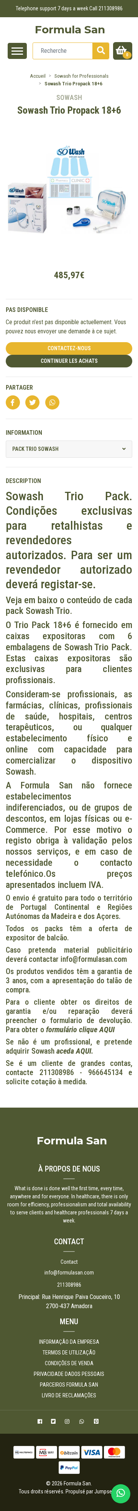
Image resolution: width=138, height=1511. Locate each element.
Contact (69, 1262)
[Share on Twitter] (32, 402)
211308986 (69, 1285)
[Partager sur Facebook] (13, 402)
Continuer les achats (69, 361)
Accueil (38, 76)
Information (24, 432)
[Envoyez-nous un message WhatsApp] (120, 1493)
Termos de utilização (69, 1352)
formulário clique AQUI (80, 1029)
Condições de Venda (69, 1363)
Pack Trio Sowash (35, 449)
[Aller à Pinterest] (97, 1423)
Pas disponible (27, 309)
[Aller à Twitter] (54, 1423)
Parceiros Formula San (69, 1385)
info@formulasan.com (69, 1273)
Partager (19, 387)
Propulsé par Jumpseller (92, 1491)
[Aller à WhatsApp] (82, 1423)
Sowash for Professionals (81, 76)
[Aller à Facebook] (41, 1423)
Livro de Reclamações (69, 1395)
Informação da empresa (69, 1342)
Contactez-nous (69, 348)
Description (23, 481)
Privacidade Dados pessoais (69, 1374)
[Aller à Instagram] (68, 1423)
